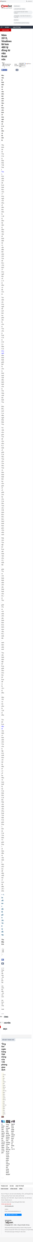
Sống (21, 1189)
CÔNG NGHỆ (16, 30)
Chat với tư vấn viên (12, 1215)
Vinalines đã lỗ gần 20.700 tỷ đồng (3, 915)
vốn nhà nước (2, 995)
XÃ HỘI (7, 27)
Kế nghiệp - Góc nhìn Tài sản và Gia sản (22, 16)
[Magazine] (3, 1)
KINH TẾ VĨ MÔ (17, 27)
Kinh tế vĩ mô (20, 1186)
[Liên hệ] (17, 70)
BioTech (16, 20)
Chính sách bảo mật (6, 1204)
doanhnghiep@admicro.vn (14, 1211)
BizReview (16, 6)
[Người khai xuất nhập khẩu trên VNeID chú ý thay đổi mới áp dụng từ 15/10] (13, 1121)
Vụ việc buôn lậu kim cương (21, 22)
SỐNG (25, 30)
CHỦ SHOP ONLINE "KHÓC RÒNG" (21, 12)
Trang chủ (4, 1186)
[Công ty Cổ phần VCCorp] (9, 1222)
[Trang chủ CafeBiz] (1, 27)
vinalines (3, 1009)
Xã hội (12, 1186)
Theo (2, 951)
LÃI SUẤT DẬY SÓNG (19, 9)
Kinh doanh (16, 65)
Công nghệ (13, 1189)
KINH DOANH (5, 30)
